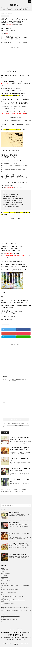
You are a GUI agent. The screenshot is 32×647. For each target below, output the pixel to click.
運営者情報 (19, 628)
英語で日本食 (4, 575)
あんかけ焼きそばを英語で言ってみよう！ (20, 544)
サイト (4, 413)
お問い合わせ (13, 628)
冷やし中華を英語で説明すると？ (8, 603)
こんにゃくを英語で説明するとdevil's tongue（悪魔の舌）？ (15, 607)
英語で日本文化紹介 (5, 573)
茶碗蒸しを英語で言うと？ (16, 512)
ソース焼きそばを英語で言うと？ (17, 554)
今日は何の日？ (5, 324)
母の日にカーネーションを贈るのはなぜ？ (11, 589)
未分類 (2, 571)
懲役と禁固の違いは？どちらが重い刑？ (10, 616)
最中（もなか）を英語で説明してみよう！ (11, 592)
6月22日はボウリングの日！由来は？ (14, 491)
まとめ (2, 568)
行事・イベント (4, 577)
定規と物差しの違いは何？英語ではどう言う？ (12, 619)
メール (5, 407)
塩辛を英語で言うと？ (14, 523)
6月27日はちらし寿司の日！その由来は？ (15, 489)
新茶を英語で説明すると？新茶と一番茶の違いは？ (13, 600)
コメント (5, 383)
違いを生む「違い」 (5, 580)
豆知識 (2, 578)
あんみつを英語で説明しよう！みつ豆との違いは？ (13, 596)
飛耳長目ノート (16, 5)
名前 (4, 402)
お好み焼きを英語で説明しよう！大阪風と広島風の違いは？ (15, 585)
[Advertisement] (16, 58)
